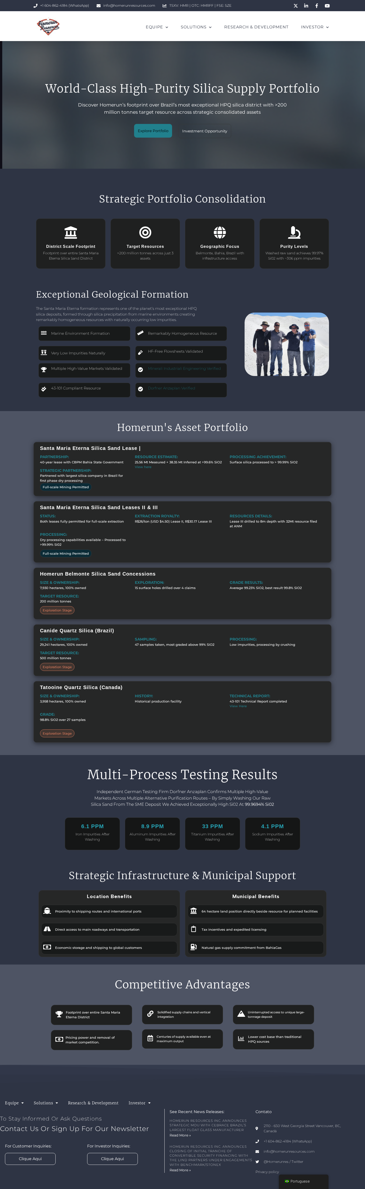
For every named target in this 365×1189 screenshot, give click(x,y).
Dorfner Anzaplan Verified (171, 388)
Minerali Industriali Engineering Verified (184, 368)
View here (143, 467)
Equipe (154, 27)
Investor (312, 27)
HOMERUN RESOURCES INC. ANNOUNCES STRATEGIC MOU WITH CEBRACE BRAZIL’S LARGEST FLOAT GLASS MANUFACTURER (208, 1125)
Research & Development (256, 27)
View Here (238, 706)
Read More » (180, 1135)
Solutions (194, 27)
